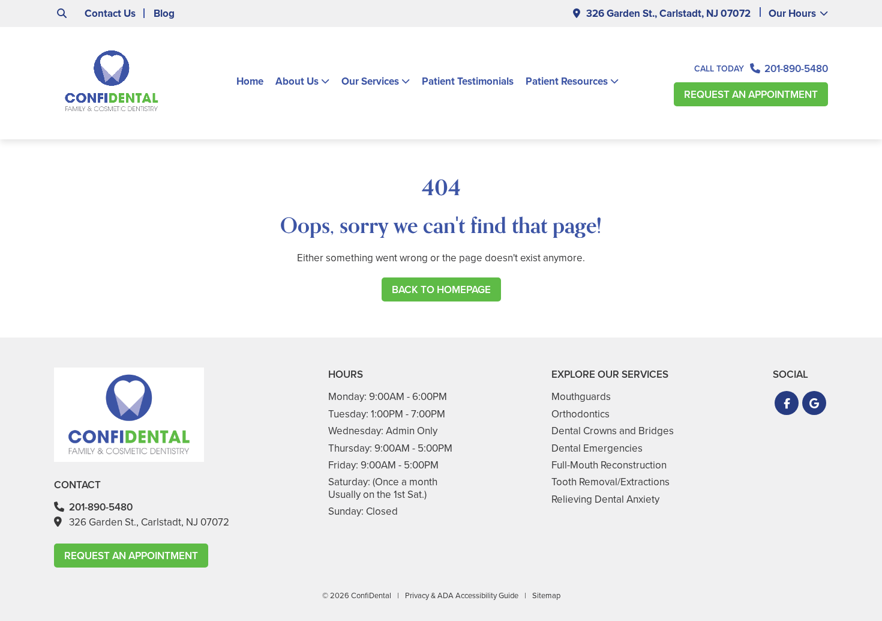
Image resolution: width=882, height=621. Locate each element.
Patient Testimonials (468, 81)
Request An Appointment (751, 94)
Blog (164, 13)
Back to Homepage (441, 289)
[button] (787, 403)
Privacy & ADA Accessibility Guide (461, 595)
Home (249, 81)
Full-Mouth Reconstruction (609, 465)
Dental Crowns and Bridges (612, 430)
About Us (297, 82)
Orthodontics (580, 414)
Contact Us (110, 13)
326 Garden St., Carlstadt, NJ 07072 (668, 13)
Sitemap (546, 595)
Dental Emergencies (597, 448)
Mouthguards (581, 396)
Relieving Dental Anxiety (605, 499)
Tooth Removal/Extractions (610, 481)
